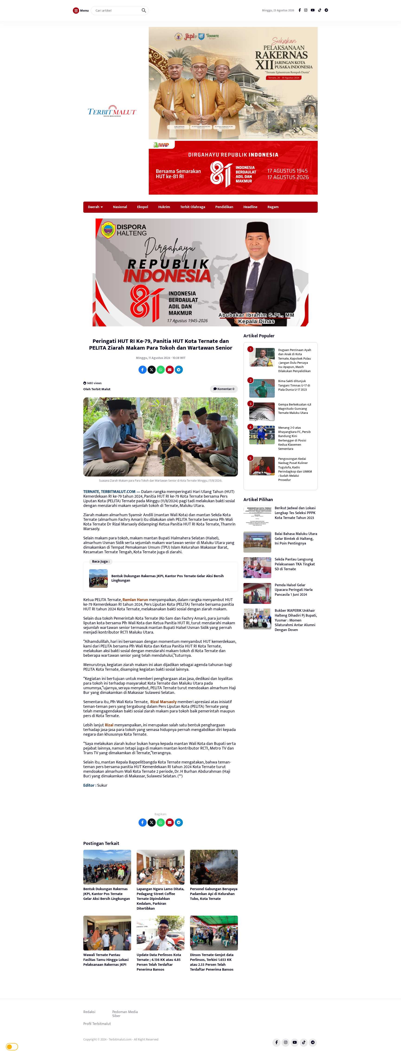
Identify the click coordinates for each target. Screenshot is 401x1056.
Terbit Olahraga (192, 207)
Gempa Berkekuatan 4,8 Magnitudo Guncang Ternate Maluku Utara (294, 408)
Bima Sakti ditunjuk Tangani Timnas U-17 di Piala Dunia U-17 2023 (294, 385)
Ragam (273, 207)
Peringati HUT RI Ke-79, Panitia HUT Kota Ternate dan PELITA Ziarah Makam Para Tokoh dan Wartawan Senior (160, 344)
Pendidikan (224, 207)
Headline (250, 207)
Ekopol (142, 207)
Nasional (120, 207)
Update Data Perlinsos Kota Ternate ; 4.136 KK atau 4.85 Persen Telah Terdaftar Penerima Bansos (159, 962)
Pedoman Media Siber (125, 1014)
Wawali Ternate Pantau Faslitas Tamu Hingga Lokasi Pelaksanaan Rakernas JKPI (106, 960)
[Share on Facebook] (143, 370)
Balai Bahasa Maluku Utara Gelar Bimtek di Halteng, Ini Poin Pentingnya (296, 539)
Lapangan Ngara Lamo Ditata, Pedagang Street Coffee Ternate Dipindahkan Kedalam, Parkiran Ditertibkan (160, 898)
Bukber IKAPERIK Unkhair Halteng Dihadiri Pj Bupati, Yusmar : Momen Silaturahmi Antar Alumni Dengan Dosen (296, 620)
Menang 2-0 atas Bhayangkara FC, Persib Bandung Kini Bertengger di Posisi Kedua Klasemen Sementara (294, 438)
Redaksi (89, 1012)
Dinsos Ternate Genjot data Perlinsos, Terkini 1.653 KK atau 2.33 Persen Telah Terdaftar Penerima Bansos (211, 962)
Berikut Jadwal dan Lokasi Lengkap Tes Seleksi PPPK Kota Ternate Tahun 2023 (295, 513)
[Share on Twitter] (152, 370)
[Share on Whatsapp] (161, 370)
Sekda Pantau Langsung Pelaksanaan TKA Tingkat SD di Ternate (295, 564)
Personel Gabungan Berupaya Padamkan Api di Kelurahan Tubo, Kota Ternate (213, 894)
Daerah (93, 207)
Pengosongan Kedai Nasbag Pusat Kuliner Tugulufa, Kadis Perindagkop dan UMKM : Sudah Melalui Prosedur (295, 469)
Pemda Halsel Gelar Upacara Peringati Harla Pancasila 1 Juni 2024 (294, 590)
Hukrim (164, 207)
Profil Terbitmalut (97, 1024)
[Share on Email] (170, 370)
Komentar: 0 (225, 389)
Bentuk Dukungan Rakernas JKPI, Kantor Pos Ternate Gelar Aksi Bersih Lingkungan (167, 578)
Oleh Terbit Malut (96, 389)
